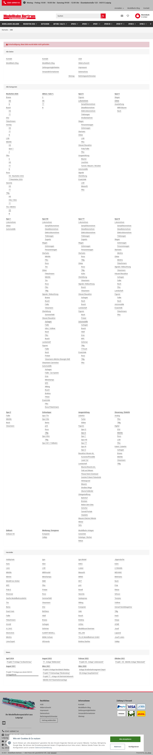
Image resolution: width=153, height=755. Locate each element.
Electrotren (10, 633)
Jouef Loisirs (119, 637)
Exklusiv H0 (10, 534)
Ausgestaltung (83, 155)
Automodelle (83, 169)
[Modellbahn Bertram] (19, 17)
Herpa (47, 397)
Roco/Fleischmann (52, 407)
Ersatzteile (82, 179)
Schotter (84, 508)
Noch (119, 111)
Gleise (80, 135)
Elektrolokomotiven (88, 111)
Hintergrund (85, 481)
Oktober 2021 (120, 658)
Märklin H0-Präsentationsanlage (55, 680)
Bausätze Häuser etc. (86, 453)
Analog (117, 416)
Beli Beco (45, 611)
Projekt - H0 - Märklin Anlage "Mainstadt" (130, 662)
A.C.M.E (9, 628)
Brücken (84, 501)
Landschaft (46, 342)
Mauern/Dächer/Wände (87, 518)
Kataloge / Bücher (85, 537)
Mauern (84, 484)
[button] (119, 8)
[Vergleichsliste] (122, 16)
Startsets (81, 131)
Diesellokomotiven (88, 108)
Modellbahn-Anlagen (86, 530)
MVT (80, 581)
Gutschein (82, 534)
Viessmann (49, 308)
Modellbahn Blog (133, 8)
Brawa (8, 97)
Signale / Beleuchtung (50, 294)
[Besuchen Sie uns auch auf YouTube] (4, 723)
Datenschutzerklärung (43, 748)
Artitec (80, 624)
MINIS (80, 577)
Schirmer (84, 342)
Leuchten (84, 162)
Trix (46, 267)
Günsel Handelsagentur (123, 607)
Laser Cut (84, 460)
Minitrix (120, 253)
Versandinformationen (50, 72)
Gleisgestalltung (84, 494)
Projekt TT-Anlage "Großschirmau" (19, 662)
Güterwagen (85, 128)
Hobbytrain (10, 559)
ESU (7, 118)
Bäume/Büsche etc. (88, 467)
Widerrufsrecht (83, 63)
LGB (7, 138)
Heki (80, 611)
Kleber (83, 423)
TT (10, 114)
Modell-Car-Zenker (13, 581)
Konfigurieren (134, 747)
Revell (80, 590)
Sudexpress (82, 598)
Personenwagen (87, 125)
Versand (53, 753)
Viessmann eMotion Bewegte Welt (57, 359)
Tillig (7, 193)
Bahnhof (84, 498)
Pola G (8, 590)
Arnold (8, 624)
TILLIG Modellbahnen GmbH (88, 637)
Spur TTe (45, 416)
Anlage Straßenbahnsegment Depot (92, 670)
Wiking (47, 386)
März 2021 (46, 666)
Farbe (83, 419)
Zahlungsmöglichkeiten (50, 67)
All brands (46, 641)
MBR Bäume (121, 108)
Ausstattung (119, 104)
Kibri (44, 564)
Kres (46, 376)
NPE (46, 383)
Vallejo (44, 537)
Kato (8, 564)
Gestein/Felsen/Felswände (91, 477)
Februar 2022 (83, 658)
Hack (116, 616)
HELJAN (81, 633)
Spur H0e (45, 419)
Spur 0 (83, 433)
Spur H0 (84, 440)
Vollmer (117, 602)
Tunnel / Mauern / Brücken (91, 166)
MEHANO (118, 572)
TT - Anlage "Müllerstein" (51, 662)
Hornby (9, 125)
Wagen (81, 121)
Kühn (83, 274)
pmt (46, 426)
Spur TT (84, 443)
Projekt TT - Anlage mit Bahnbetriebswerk (58, 676)
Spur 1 (11, 149)
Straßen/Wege (86, 487)
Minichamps (49, 380)
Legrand (118, 633)
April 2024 (10, 658)
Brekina (48, 393)
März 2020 (82, 666)
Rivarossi (9, 594)
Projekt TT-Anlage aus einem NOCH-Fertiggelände (19, 673)
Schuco (117, 594)
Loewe (80, 568)
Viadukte (84, 515)
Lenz (8, 568)
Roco (8, 173)
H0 (10, 101)
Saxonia (9, 183)
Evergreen (46, 534)
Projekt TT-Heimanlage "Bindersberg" (56, 673)
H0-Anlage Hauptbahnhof (88, 673)
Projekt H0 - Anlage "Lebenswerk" (91, 662)
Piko (7, 155)
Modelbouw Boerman (86, 628)
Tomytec (118, 598)
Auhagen (48, 321)
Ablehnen (117, 747)
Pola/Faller (85, 149)
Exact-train (10, 611)
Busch (8, 108)
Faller (47, 304)
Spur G (83, 429)
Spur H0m (46, 436)
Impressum (82, 67)
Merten (8, 577)
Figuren (81, 97)
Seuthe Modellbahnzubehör (16, 598)
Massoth (84, 186)
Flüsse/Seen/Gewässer (89, 474)
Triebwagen (85, 114)
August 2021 (11, 666)
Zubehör (81, 416)
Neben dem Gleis (87, 505)
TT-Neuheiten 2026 (16, 179)
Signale (81, 173)
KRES (80, 564)
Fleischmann (11, 121)
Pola (116, 585)
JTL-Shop (148, 753)
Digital (117, 426)
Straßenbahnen (87, 118)
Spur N (83, 446)
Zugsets (48, 239)
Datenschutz (83, 72)
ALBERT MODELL (48, 633)
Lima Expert (10, 641)
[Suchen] (103, 16)
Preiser (47, 356)
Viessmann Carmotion (50, 363)
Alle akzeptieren (125, 739)
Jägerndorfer (119, 559)
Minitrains (118, 577)
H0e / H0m (13, 200)
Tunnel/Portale (86, 511)
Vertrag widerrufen (49, 720)
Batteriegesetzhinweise (87, 76)
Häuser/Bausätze (85, 145)
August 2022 (47, 658)
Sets (80, 525)
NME (44, 581)
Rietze (80, 541)
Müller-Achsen (47, 637)
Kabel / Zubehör (120, 446)
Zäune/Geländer (87, 491)
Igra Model (82, 559)
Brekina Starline (84, 641)
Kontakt (146, 8)
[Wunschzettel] (128, 16)
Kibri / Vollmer (50, 328)
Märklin (9, 142)
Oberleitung (82, 176)
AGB (80, 59)
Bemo (47, 423)
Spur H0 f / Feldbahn (49, 443)
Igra (43, 559)
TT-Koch (84, 349)
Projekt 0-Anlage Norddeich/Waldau (56, 670)
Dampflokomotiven (88, 104)
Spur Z (83, 450)
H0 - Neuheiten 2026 (16, 176)
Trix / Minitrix (11, 207)
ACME (117, 624)
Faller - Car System (52, 373)
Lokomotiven (83, 101)
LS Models (118, 568)
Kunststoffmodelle (88, 457)
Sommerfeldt (50, 315)
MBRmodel (46, 572)
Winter (80, 522)
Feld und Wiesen (87, 470)
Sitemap (71, 76)
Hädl (83, 332)
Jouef (117, 628)
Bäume (83, 159)
